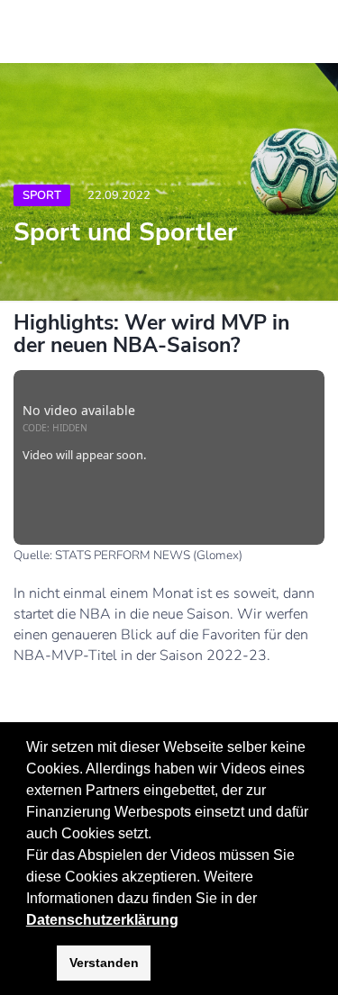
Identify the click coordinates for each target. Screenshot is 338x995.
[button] (263, 899)
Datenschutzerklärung (102, 919)
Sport (42, 195)
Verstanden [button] (104, 962)
